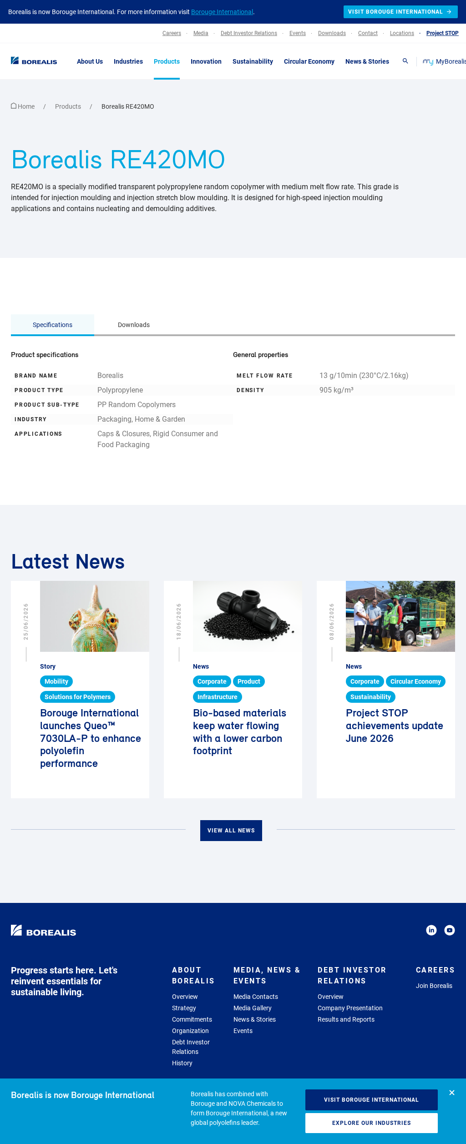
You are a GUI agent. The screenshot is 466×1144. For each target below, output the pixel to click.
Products (68, 106)
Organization (190, 1030)
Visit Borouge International (371, 1100)
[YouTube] (449, 932)
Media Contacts (255, 996)
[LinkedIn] (431, 932)
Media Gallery (252, 1008)
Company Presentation (350, 1008)
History (182, 1063)
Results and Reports (346, 1019)
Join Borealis (434, 985)
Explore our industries (371, 1123)
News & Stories (254, 1019)
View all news (231, 830)
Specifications (52, 324)
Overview (185, 996)
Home (26, 106)
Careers (436, 970)
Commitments (192, 1019)
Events (243, 1030)
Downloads (134, 324)
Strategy (184, 1008)
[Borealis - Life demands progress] (32, 61)
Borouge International (222, 11)
